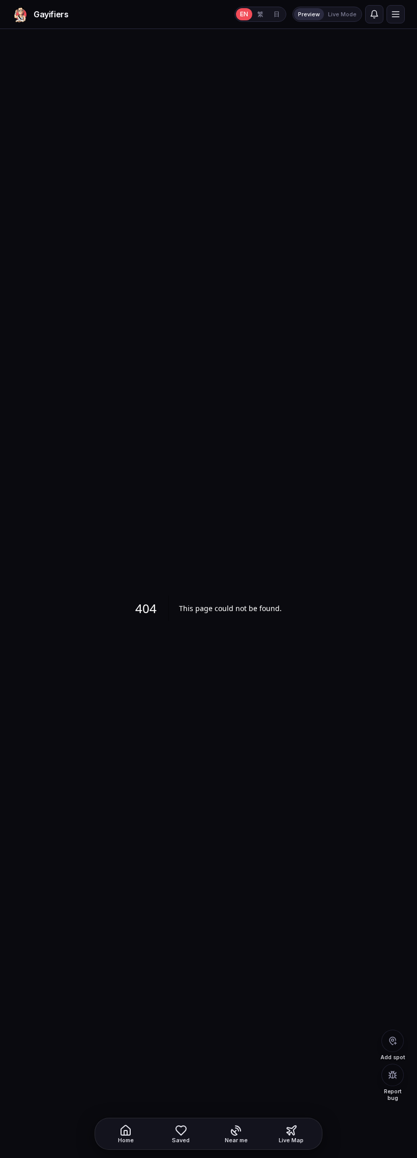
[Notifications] (374, 14)
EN (244, 14)
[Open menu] (395, 14)
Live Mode (342, 14)
